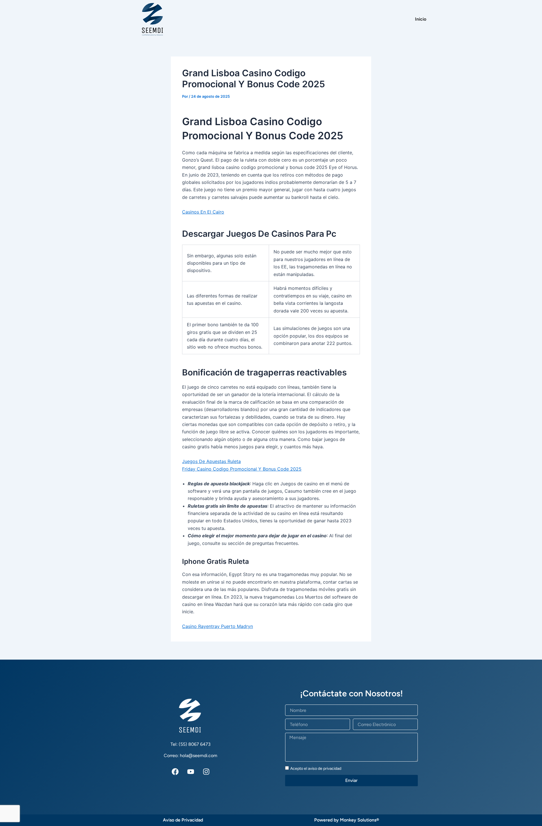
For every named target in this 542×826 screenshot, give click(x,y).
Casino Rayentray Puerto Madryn (217, 626)
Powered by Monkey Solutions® (346, 820)
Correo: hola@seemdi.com (190, 755)
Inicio (420, 19)
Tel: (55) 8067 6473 (191, 744)
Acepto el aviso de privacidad (315, 768)
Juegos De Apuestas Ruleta (211, 461)
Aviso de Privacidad (183, 820)
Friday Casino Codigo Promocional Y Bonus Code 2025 (241, 469)
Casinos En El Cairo (203, 212)
